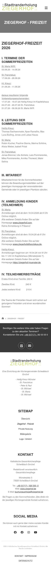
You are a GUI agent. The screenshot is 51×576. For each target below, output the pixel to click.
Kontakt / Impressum (25, 556)
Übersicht (25, 418)
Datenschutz (26, 560)
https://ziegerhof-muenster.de (27, 262)
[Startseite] (19, 6)
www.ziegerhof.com (22, 222)
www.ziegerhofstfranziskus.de (27, 244)
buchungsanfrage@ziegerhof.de (29, 491)
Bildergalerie (25, 433)
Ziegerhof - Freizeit (25, 423)
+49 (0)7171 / (31, 334)
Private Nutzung (25, 428)
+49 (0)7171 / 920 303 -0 (27, 485)
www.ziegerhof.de (28, 488)
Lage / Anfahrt (25, 438)
